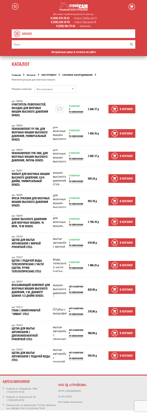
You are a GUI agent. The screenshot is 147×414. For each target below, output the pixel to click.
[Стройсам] (73, 9)
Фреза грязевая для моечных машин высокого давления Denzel (31, 201)
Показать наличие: (22, 89)
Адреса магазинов (16, 381)
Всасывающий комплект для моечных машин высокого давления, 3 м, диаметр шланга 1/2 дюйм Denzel (31, 290)
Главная (16, 74)
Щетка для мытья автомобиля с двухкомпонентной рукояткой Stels (25, 333)
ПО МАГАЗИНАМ (76, 111)
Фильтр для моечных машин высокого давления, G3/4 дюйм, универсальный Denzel (31, 179)
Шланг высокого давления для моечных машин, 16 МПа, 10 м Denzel (29, 222)
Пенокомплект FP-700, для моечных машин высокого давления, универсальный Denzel (30, 134)
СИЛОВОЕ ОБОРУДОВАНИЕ (77, 74)
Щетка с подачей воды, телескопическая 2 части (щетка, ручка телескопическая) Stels (28, 266)
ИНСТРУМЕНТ (48, 74)
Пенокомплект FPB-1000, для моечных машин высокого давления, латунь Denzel (30, 156)
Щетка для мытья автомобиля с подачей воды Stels (31, 356)
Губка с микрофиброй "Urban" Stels (26, 312)
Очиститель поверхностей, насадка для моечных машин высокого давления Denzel (30, 109)
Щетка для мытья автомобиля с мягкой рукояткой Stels (26, 243)
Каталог (31, 74)
